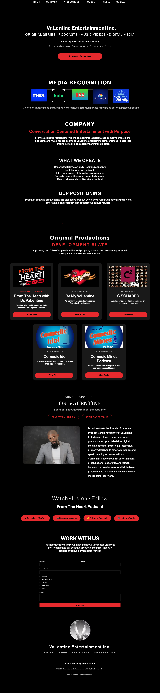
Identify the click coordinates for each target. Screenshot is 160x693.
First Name (43, 561)
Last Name (84, 561)
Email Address (44, 569)
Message (42, 592)
